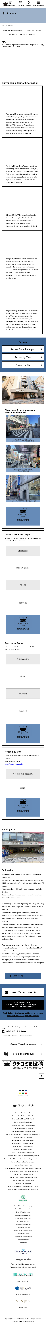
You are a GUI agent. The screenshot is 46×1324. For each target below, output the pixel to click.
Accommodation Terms (26, 1035)
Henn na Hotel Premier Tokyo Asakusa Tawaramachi (23, 1134)
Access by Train (23, 357)
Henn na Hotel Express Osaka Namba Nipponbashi (23, 1156)
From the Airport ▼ (35, 30)
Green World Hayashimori (23, 1215)
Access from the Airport (23, 349)
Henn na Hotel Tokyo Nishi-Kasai (23, 1119)
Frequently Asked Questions (9, 1035)
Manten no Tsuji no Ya (23, 1294)
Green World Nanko (23, 1240)
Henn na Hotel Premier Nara (23, 1165)
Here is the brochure (23, 1054)
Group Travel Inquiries (23, 1044)
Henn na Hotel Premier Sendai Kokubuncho (23, 1177)
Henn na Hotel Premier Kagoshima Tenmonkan (23, 1189)
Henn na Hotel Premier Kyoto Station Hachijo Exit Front (23, 1168)
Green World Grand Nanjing (23, 1206)
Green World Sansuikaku (23, 1209)
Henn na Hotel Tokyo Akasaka (23, 1128)
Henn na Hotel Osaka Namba (23, 1150)
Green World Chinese (23, 1233)
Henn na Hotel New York (23, 1183)
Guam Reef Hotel (23, 1281)
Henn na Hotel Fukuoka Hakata (23, 1174)
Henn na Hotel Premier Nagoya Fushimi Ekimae (23, 1186)
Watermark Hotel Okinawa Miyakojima (23, 1264)
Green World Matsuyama (23, 1218)
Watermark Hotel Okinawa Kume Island (23, 1267)
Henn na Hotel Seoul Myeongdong (23, 1180)
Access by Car (23, 365)
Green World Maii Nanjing (23, 1224)
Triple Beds (23, 1243)
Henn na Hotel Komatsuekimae (23, 1146)
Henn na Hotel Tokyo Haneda (23, 1137)
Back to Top (18, 976)
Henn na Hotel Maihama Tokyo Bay (23, 1116)
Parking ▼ (33, 34)
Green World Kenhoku (23, 1212)
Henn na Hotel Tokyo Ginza (23, 1122)
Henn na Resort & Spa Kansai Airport (23, 1162)
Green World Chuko (23, 1221)
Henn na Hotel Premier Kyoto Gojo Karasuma (23, 1171)
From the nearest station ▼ (14, 30)
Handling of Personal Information (23, 1321)
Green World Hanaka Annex (23, 1237)
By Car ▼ (23, 34)
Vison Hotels (23, 1307)
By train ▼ (13, 34)
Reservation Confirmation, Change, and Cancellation (22, 1005)
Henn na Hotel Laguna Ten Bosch (23, 1140)
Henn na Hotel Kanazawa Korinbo (23, 1143)
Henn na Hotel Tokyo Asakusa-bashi (23, 1131)
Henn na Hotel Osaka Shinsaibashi (23, 1153)
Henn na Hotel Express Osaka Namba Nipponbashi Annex (23, 1159)
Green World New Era (23, 1227)
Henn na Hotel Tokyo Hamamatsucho (23, 1125)
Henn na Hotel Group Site (23, 1113)
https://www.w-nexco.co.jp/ (14, 764)
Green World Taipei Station (23, 1230)
